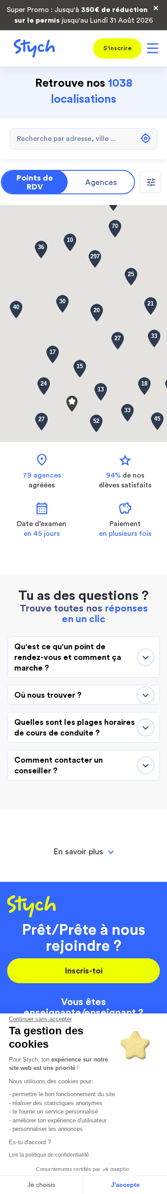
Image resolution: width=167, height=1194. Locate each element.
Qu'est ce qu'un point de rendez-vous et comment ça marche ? (67, 657)
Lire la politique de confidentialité (49, 1155)
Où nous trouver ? (47, 695)
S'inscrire (117, 48)
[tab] (83, 852)
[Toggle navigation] (151, 48)
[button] (72, 403)
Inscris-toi (83, 971)
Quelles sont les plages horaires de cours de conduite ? (74, 727)
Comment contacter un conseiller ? (58, 765)
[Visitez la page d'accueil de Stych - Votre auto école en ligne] (31, 48)
